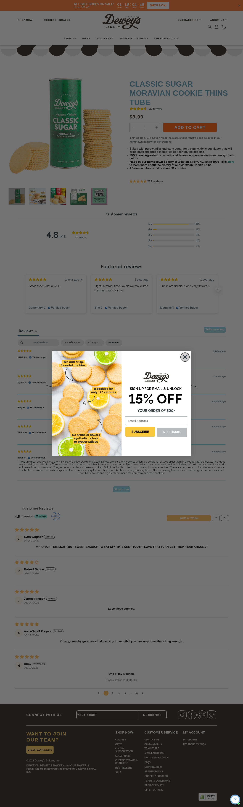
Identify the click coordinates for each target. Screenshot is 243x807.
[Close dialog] (185, 357)
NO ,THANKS (172, 432)
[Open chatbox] (235, 800)
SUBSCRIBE (140, 432)
